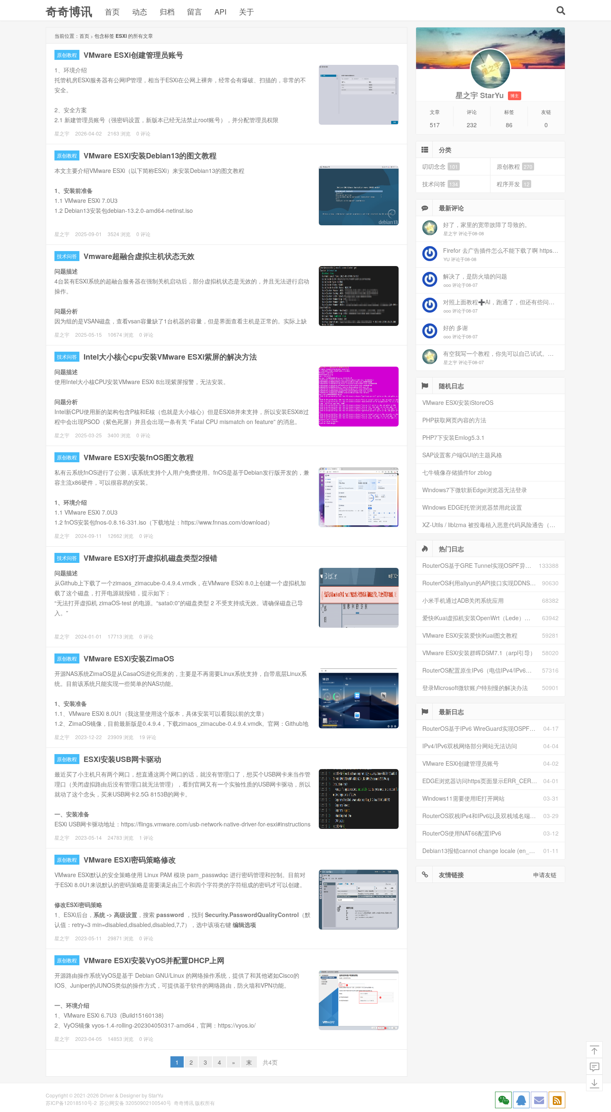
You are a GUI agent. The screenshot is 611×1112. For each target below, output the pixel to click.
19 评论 (147, 736)
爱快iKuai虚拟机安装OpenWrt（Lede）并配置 (482, 618)
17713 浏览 (120, 636)
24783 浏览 (120, 837)
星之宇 (61, 133)
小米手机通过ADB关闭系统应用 (463, 600)
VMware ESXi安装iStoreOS (457, 402)
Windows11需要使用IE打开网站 (463, 798)
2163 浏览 (119, 133)
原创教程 (67, 54)
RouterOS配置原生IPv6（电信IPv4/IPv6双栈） (482, 670)
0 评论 (143, 133)
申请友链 (545, 874)
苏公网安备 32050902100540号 (135, 1102)
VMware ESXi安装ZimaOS (129, 658)
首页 (112, 11)
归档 (167, 11)
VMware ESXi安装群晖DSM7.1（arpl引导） (479, 652)
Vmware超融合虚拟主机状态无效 (139, 256)
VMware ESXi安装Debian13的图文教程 (150, 155)
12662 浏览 (120, 535)
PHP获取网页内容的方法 (454, 420)
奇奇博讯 (69, 11)
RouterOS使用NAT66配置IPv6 (461, 833)
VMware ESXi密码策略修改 (130, 859)
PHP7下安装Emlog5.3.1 (453, 437)
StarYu (155, 1095)
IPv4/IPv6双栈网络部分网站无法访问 (469, 746)
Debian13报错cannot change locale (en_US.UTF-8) (482, 850)
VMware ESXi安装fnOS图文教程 (139, 457)
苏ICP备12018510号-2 (71, 1102)
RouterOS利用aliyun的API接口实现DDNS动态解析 (482, 583)
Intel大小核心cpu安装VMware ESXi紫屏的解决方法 (170, 356)
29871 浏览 (120, 938)
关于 (246, 11)
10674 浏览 (120, 334)
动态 (139, 11)
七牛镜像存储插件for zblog (457, 472)
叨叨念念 (440, 166)
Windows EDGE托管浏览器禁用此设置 (472, 507)
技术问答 (67, 255)
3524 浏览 (119, 233)
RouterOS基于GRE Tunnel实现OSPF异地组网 (480, 565)
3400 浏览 (119, 435)
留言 (194, 11)
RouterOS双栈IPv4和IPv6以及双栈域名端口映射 (482, 815)
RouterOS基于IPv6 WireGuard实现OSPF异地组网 (482, 728)
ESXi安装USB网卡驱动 (122, 759)
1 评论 (146, 837)
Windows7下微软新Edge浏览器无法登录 (474, 490)
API (220, 11)
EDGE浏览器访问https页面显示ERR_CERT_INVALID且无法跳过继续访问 (482, 781)
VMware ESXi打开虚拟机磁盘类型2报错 (150, 557)
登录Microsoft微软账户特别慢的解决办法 (475, 687)
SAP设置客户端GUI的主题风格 (462, 455)
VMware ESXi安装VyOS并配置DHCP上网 (154, 960)
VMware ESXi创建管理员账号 (133, 54)
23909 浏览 (120, 736)
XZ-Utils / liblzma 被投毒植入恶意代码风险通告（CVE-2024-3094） (493, 524)
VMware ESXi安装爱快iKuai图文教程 (469, 635)
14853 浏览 (120, 1038)
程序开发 (513, 184)
